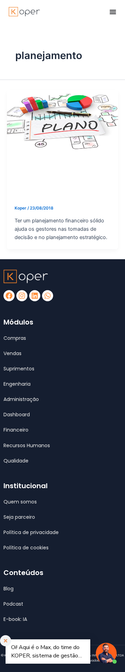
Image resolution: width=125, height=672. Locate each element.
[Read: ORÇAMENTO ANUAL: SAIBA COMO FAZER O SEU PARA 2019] (62, 121)
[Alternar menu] (112, 11)
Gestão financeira (33, 164)
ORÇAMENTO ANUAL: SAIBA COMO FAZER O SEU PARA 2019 (58, 185)
